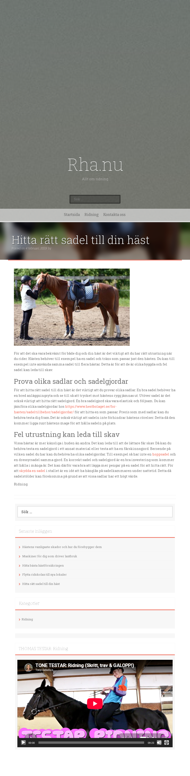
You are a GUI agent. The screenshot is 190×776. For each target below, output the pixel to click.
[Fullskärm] (166, 742)
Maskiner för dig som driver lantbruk (49, 556)
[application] (95, 703)
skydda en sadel (32, 470)
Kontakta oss (114, 214)
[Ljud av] (159, 742)
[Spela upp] (23, 742)
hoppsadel (160, 454)
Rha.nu (95, 164)
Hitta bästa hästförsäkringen (43, 565)
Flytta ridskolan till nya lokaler (44, 574)
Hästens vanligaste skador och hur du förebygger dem (62, 547)
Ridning (92, 214)
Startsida (72, 214)
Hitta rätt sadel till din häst (41, 584)
